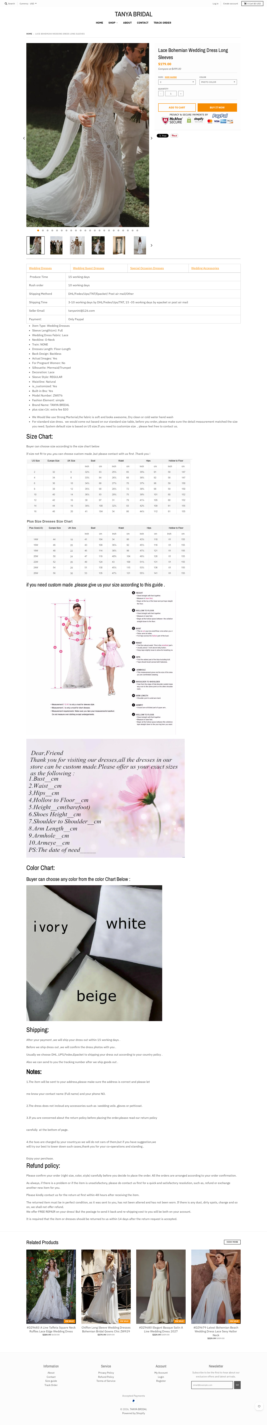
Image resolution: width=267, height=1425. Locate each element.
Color (202, 77)
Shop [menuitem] (111, 22)
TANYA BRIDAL (133, 14)
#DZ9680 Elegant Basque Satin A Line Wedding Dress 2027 (161, 1329)
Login (161, 1377)
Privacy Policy (106, 1372)
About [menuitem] (127, 22)
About (51, 1372)
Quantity (163, 89)
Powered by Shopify (133, 1413)
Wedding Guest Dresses (88, 268)
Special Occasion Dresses (147, 268)
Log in (216, 3)
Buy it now (217, 107)
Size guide (171, 77)
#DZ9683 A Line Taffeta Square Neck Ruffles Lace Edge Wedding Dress (51, 1329)
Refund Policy (106, 1377)
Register (161, 1381)
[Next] (151, 138)
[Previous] (24, 138)
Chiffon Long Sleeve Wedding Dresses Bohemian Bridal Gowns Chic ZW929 (106, 1329)
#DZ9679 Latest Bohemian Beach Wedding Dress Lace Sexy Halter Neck (215, 1331)
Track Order (51, 1385)
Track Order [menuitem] (162, 22)
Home (29, 34)
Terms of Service (106, 1381)
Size (167, 77)
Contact (51, 1377)
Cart (254, 3)
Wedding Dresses (40, 268)
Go (237, 1385)
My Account (161, 1372)
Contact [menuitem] (142, 22)
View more (232, 1242)
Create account (230, 3)
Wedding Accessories (205, 268)
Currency (24, 3)
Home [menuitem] (99, 22)
